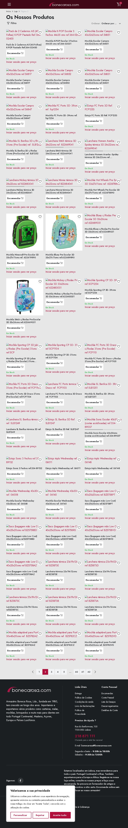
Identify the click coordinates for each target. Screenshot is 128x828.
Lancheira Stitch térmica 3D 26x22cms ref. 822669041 (59, 152)
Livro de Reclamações (84, 706)
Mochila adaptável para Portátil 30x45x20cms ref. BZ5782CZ (61, 644)
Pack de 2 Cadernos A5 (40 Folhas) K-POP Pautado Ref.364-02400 (23, 46)
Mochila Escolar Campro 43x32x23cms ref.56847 (18, 117)
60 (76, 671)
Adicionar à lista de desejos (40, 32)
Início (8, 11)
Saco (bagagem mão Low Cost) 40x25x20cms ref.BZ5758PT (100, 502)
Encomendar (14, 53)
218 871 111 (85, 736)
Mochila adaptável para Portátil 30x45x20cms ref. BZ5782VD (100, 644)
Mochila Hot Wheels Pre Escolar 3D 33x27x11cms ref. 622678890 (102, 191)
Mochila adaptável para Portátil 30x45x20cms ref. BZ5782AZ (21, 644)
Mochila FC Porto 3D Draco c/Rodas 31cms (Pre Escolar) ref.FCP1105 (103, 360)
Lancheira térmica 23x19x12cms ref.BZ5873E (61, 573)
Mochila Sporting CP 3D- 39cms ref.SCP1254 (100, 291)
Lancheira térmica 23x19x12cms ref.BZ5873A (100, 608)
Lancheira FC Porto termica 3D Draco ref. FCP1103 (64, 395)
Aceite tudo (59, 815)
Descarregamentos (109, 706)
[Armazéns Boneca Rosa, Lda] (64, 4)
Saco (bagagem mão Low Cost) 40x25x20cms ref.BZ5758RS (61, 538)
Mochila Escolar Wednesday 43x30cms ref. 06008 (20, 502)
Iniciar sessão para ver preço (21, 62)
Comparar (41, 43)
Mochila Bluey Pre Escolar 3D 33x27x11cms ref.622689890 (60, 256)
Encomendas (107, 693)
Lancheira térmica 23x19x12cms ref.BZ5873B (61, 608)
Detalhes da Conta (109, 710)
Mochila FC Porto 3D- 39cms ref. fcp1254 (61, 117)
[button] (119, 4)
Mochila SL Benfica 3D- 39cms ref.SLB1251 (99, 395)
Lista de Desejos (108, 701)
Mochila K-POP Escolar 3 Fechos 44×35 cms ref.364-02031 (61, 42)
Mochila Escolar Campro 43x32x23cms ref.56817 (18, 81)
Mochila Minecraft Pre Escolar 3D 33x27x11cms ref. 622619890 (22, 256)
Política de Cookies (83, 697)
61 (82, 671)
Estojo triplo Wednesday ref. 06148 (102, 468)
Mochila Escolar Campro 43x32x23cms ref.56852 (58, 81)
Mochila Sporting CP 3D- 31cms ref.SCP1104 (61, 356)
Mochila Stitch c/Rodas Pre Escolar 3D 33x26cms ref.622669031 (23, 321)
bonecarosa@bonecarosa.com (96, 745)
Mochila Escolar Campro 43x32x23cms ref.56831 (97, 81)
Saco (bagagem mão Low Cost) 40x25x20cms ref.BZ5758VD (100, 538)
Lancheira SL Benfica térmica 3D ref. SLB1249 (23, 431)
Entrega (78, 693)
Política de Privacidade (80, 712)
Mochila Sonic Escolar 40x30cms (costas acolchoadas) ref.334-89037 (102, 434)
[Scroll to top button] (123, 814)
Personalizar (20, 815)
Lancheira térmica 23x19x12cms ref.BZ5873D (100, 573)
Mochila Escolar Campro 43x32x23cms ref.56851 (97, 42)
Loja (15, 11)
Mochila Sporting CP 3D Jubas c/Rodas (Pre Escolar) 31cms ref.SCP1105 (21, 361)
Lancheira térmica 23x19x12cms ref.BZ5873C (22, 608)
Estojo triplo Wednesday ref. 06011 (63, 468)
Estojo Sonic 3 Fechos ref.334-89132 (24, 468)
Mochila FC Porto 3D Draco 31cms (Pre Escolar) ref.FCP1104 (23, 395)
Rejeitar (40, 815)
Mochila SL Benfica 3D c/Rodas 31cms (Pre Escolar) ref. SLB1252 (22, 152)
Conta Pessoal (107, 697)
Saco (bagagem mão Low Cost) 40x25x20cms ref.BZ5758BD (21, 538)
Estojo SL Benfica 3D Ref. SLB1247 (62, 429)
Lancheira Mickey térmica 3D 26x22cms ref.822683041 (20, 191)
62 (89, 671)
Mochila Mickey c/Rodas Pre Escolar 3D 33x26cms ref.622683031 (63, 295)
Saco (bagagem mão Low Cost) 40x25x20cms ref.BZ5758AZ (21, 573)
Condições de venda (84, 701)
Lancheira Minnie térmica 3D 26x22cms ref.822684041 (59, 191)
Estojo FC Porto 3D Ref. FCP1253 (101, 115)
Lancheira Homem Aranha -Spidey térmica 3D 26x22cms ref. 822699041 (101, 157)
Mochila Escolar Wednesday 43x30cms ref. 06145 (60, 502)
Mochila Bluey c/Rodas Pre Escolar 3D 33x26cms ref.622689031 (102, 230)
